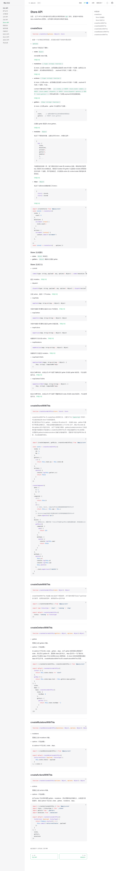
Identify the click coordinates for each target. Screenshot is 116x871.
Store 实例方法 (100, 20)
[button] (12, 8)
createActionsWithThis (101, 34)
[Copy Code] (84, 34)
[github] (112, 3)
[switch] (107, 3)
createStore (98, 14)
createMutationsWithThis (101, 31)
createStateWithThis (100, 26)
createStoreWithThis (100, 23)
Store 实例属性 (100, 17)
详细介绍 (37, 60)
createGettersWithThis (101, 29)
